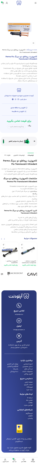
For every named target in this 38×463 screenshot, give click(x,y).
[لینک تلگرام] (12, 99)
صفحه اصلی (29, 382)
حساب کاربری (28, 384)
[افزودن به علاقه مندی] (22, 248)
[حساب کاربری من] (7, 3)
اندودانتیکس (28, 364)
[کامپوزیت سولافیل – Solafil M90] (10, 251)
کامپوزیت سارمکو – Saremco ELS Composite (29, 262)
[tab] (31, 155)
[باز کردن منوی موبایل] (36, 3)
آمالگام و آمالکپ (12, 366)
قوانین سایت (28, 405)
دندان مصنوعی (28, 366)
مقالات (30, 403)
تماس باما (29, 400)
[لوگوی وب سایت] (19, 3)
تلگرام (30, 416)
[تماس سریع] (19, 305)
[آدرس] (19, 336)
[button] (4, 239)
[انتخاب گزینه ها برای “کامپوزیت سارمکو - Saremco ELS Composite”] (22, 244)
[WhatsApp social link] (15, 99)
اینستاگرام (29, 413)
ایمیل (19, 326)
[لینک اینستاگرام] (18, 99)
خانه (35, 50)
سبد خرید (29, 389)
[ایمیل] (19, 320)
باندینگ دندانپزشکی (14, 370)
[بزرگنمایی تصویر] (33, 43)
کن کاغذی (10, 364)
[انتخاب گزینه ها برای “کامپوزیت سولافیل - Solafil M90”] (3, 244)
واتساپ (30, 418)
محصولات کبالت (27, 371)
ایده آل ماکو (28, 369)
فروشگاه (30, 50)
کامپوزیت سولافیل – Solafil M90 (11, 262)
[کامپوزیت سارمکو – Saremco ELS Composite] (28, 251)
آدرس (19, 341)
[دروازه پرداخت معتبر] (19, 429)
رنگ (29, 126)
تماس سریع (19, 310)
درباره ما (30, 398)
